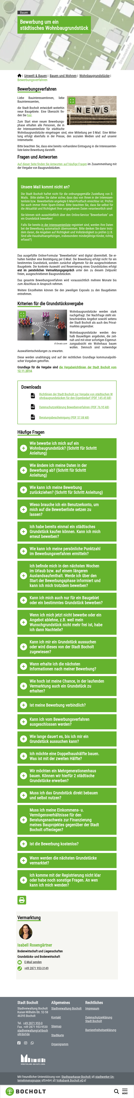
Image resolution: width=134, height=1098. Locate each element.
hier (29, 115)
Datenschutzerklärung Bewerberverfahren (74, 407)
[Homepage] (19, 76)
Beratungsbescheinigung (64, 417)
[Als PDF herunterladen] (21, 901)
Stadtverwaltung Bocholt (66, 1008)
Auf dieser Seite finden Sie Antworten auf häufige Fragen (52, 164)
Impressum (92, 1008)
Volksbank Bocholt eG (69, 1080)
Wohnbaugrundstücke (94, 76)
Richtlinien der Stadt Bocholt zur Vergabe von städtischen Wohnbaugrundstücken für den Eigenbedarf (76, 396)
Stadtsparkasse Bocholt (76, 1077)
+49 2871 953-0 (33, 1023)
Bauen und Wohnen (63, 76)
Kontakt (56, 1017)
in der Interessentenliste (56, 225)
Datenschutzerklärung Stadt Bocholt (98, 1019)
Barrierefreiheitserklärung (100, 1030)
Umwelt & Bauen (35, 76)
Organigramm (59, 1044)
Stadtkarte (57, 1035)
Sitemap (56, 1026)
